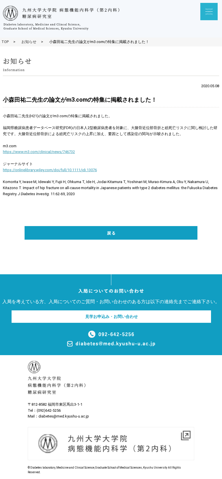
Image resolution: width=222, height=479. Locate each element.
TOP (5, 42)
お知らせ (28, 42)
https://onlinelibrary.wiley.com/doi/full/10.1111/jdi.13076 (50, 170)
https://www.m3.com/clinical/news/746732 (39, 152)
